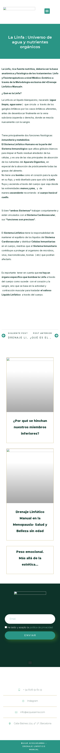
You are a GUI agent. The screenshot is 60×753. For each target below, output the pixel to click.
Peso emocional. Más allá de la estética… (30, 558)
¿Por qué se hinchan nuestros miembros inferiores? (30, 427)
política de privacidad (41, 627)
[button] (47, 11)
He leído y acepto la (30, 627)
